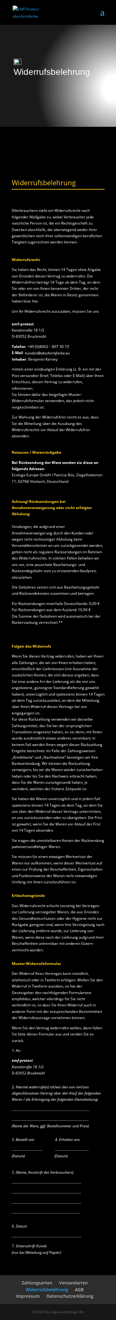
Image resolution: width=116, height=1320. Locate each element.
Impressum (28, 1296)
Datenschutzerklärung (69, 1296)
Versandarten (73, 1283)
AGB (79, 1289)
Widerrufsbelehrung (47, 1289)
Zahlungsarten (37, 1283)
